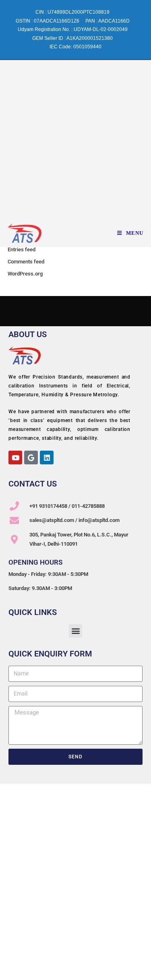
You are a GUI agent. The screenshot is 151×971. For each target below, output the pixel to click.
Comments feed (26, 262)
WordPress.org (25, 274)
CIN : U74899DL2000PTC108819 (72, 12)
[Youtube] (15, 457)
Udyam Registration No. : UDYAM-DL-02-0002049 (73, 29)
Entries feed (21, 249)
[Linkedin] (47, 457)
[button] (75, 631)
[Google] (31, 457)
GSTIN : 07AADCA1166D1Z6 (47, 21)
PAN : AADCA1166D (107, 21)
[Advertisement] (75, 139)
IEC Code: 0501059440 (75, 47)
